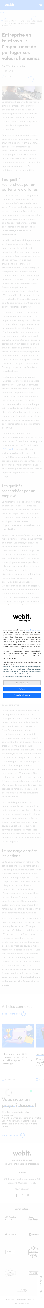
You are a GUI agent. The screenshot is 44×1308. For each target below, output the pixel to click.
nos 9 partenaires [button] (33, 630)
